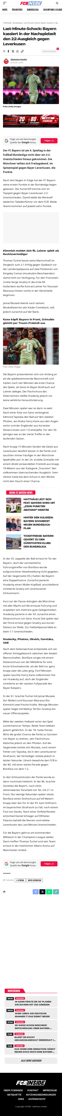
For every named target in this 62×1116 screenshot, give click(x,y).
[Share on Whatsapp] (17, 51)
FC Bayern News (20, 998)
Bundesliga (17, 23)
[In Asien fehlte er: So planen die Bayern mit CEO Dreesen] (31, 1001)
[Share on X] (13, 51)
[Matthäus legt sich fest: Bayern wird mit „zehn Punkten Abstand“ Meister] (13, 505)
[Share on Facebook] (8, 51)
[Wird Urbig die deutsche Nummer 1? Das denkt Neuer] (31, 1013)
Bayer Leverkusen (34, 880)
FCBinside (7, 23)
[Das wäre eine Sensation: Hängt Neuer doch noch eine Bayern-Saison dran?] (31, 1049)
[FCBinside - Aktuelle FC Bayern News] (31, 3)
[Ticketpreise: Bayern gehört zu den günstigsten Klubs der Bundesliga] (13, 541)
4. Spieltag (20, 880)
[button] (5, 3)
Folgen (47, 140)
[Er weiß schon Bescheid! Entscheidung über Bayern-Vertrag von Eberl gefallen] (31, 1025)
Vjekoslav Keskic (19, 59)
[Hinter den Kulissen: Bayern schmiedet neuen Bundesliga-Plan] (13, 523)
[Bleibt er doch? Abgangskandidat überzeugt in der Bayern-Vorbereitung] (31, 1037)
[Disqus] (31, 938)
